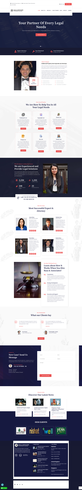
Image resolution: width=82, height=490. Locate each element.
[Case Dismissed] (33, 51)
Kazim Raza (58, 238)
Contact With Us (41, 34)
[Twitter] (31, 230)
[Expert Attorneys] (15, 51)
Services (49, 10)
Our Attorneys (55, 10)
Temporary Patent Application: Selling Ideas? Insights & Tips (58, 409)
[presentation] (2, 30)
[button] (40, 46)
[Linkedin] (33, 230)
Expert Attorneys (21, 51)
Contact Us (66, 484)
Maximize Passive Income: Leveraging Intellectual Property (43, 460)
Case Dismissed (39, 51)
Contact (65, 10)
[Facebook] (30, 230)
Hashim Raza (59, 217)
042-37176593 (14, 4)
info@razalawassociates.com (16, 3)
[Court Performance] (51, 51)
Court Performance (58, 51)
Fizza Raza (31, 238)
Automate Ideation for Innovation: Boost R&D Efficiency (42, 453)
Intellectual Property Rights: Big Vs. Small (41, 408)
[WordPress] (35, 230)
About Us (43, 10)
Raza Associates (47, 484)
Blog (61, 10)
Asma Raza (31, 217)
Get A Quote (68, 4)
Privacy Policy (52, 484)
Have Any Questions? (18, 364)
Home (39, 10)
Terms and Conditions (59, 484)
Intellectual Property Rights (23, 407)
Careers (69, 10)
